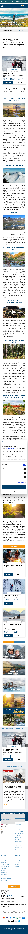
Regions (3, 870)
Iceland (19, 1)
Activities (17, 862)
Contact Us (17, 829)
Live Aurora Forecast (6, 878)
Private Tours (4, 862)
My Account (5, 832)
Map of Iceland (4, 880)
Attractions (17, 866)
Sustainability (18, 835)
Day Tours (3, 858)
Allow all (14, 486)
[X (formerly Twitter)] (19, 912)
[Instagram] (8, 912)
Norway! (25, 1)
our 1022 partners (10, 448)
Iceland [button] (5, 824)
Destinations (4, 872)
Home (2, 27)
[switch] (24, 469)
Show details (21, 482)
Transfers (3, 868)
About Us (18, 825)
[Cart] (21, 6)
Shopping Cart (6, 834)
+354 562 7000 (9, 895)
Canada (17, 855)
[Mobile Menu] (26, 6)
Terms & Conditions (19, 831)
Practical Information (20, 837)
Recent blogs (8, 642)
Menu (20, 30)
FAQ (16, 827)
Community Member (9, 34)
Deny (14, 491)
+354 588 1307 (9, 903)
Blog (6, 27)
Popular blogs (19, 642)
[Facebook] (4, 912)
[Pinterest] (15, 912)
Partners (17, 839)
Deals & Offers (18, 847)
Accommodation (5, 866)
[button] (5, 827)
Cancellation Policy (19, 833)
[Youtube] (12, 912)
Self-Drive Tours (5, 864)
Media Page (18, 845)
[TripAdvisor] (23, 912)
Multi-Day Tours (5, 860)
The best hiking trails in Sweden (16, 27)
